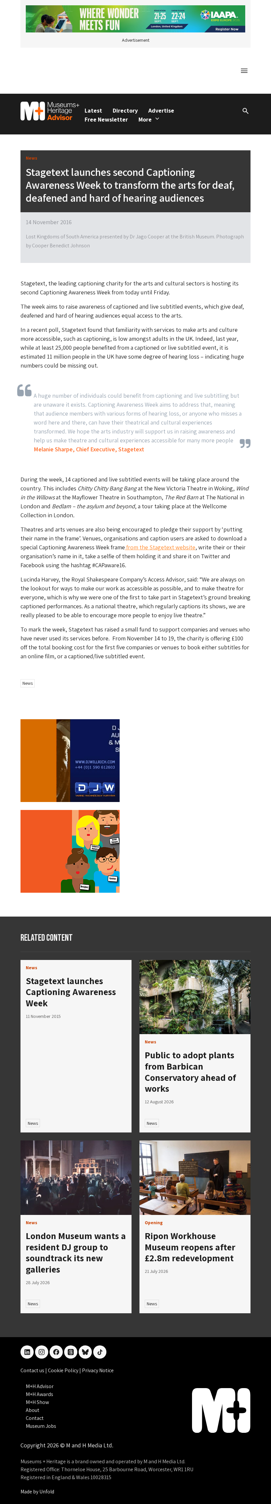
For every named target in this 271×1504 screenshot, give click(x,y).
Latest (93, 110)
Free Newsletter (106, 119)
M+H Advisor (40, 1386)
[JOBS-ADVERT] (70, 851)
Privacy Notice (98, 1370)
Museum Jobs (41, 1426)
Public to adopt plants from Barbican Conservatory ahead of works (190, 1071)
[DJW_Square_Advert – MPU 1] (70, 760)
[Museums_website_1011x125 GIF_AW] (135, 18)
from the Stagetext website (160, 547)
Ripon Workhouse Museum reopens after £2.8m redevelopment (190, 1246)
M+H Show (37, 1402)
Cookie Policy (63, 1370)
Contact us (32, 1370)
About (32, 1410)
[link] (195, 997)
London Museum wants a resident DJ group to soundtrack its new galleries (76, 1252)
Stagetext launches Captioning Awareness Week (71, 992)
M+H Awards (39, 1394)
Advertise (161, 110)
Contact (35, 1418)
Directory (125, 110)
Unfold (46, 1491)
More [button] (145, 119)
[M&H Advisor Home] (49, 111)
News (27, 683)
